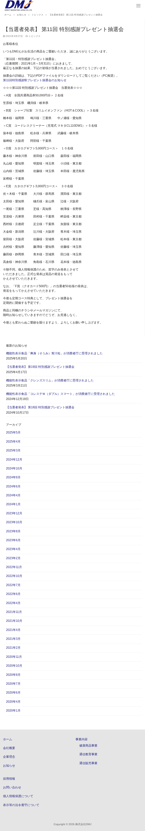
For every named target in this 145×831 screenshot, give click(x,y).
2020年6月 (13, 692)
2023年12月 (14, 513)
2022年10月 (14, 576)
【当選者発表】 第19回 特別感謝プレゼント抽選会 (40, 366)
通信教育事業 (88, 754)
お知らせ (9, 765)
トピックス (34, 36)
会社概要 (9, 748)
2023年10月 (14, 522)
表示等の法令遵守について (21, 805)
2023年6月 (13, 540)
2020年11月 (14, 656)
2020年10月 (14, 665)
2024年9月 (13, 477)
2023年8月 (13, 531)
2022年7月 (13, 585)
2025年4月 (13, 441)
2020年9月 (13, 674)
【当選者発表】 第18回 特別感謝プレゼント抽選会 (40, 407)
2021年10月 (14, 620)
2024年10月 (14, 468)
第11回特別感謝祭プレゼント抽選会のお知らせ (34, 80)
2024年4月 (13, 495)
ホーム (7, 739)
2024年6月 (13, 486)
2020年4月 (13, 701)
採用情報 (9, 778)
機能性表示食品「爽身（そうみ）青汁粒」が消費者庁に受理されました (54, 353)
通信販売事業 (88, 763)
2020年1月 (13, 710)
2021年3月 (13, 638)
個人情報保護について (18, 796)
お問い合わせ (12, 787)
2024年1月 (13, 504)
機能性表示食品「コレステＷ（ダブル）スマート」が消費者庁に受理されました (60, 393)
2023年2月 (13, 558)
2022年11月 (14, 567)
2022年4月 (13, 603)
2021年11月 (14, 612)
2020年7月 (13, 683)
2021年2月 (13, 647)
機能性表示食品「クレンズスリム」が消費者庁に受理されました (50, 380)
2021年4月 (13, 629)
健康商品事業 (88, 745)
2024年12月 (14, 459)
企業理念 (9, 756)
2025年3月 (13, 450)
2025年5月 (13, 432)
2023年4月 (13, 549)
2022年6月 (13, 594)
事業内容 (82, 739)
